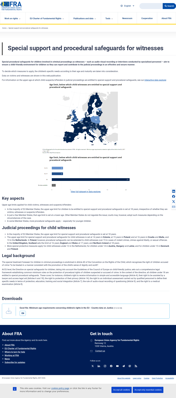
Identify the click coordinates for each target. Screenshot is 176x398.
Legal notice (137, 378)
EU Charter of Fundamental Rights (20, 348)
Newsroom (127, 18)
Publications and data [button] (83, 18)
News (7, 359)
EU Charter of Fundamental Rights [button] (45, 18)
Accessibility (169, 378)
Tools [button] (107, 18)
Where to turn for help (15, 352)
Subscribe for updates (15, 362)
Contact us (100, 351)
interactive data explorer (155, 80)
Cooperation (147, 18)
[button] (173, 191)
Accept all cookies (121, 390)
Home (4, 28)
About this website (123, 378)
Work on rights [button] (11, 18)
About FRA (166, 18)
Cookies (146, 378)
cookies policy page (60, 388)
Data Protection (157, 378)
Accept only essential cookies (148, 390)
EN (23, 313)
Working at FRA (12, 355)
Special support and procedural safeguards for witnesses (28, 28)
